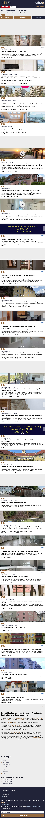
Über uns (5, 793)
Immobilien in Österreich (19, 718)
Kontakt (5, 796)
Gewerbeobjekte (10, 719)
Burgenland (5, 758)
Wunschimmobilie (36, 737)
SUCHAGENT (7, 17)
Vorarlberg (5, 771)
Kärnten (4, 760)
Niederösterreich (6, 762)
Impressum (6, 794)
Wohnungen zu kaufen (8, 781)
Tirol (4, 769)
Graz (11, 722)
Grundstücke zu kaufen (8, 783)
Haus (41, 718)
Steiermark (5, 768)
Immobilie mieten (15, 732)
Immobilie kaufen (16, 725)
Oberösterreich (6, 764)
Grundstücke (20, 719)
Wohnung (35, 718)
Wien (4, 773)
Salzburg (5, 766)
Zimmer (4, 719)
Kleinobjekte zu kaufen (8, 779)
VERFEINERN (38, 17)
